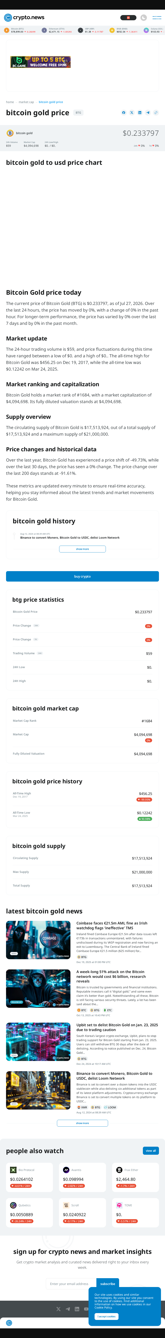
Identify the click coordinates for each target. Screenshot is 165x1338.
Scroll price (82, 1212)
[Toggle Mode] (143, 17)
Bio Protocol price (29, 1177)
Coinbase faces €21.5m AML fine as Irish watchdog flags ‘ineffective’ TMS (111, 925)
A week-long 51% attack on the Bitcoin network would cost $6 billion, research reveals (111, 976)
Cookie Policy (103, 1307)
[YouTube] (87, 1309)
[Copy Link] (156, 113)
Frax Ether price (135, 1177)
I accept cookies (107, 1316)
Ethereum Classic (107, 1010)
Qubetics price (29, 1212)
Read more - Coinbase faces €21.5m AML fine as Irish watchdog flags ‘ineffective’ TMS (38, 940)
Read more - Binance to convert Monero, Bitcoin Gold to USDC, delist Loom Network (38, 1090)
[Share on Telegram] (148, 113)
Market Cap (26, 102)
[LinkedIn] (78, 1309)
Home (10, 102)
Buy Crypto (82, 576)
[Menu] (157, 18)
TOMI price (135, 1212)
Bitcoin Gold (82, 957)
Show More (82, 549)
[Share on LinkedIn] (140, 113)
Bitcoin (82, 1010)
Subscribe (107, 1284)
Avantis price (82, 1177)
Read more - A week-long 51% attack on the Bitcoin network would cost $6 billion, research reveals (38, 988)
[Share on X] (132, 113)
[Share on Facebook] (124, 113)
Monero (82, 1107)
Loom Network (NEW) (110, 1107)
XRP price (90, 30)
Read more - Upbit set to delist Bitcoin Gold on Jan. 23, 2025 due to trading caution (38, 1042)
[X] (59, 1309)
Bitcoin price (20, 30)
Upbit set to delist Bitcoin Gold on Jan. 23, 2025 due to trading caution (117, 1027)
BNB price (123, 30)
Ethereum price (57, 30)
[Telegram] (68, 1309)
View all (151, 1151)
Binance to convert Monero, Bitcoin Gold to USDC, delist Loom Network (70, 537)
